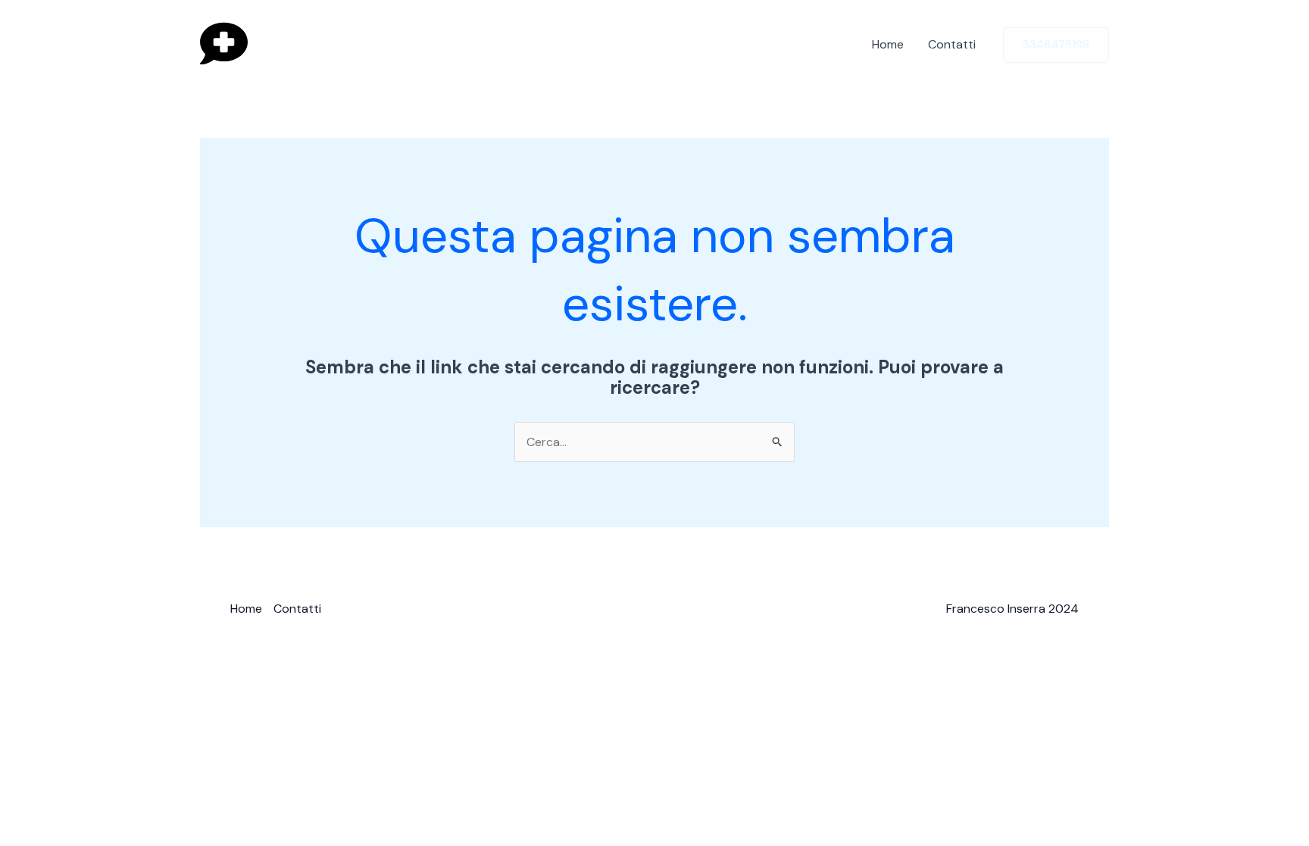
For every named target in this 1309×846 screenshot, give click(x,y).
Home (888, 44)
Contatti (952, 44)
